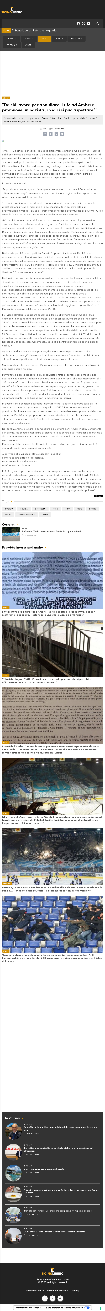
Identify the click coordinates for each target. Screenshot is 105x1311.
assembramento (26, 515)
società (9, 509)
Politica (29, 39)
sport (8, 515)
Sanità (59, 39)
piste (79, 509)
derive (45, 515)
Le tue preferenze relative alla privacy (64, 1307)
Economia (76, 39)
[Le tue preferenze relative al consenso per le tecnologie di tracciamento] (100, 1308)
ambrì (55, 509)
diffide (92, 509)
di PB (44, 129)
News (6, 30)
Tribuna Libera (21, 30)
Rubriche (38, 30)
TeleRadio (12, 45)
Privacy (75, 1291)
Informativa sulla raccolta (28, 1307)
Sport (44, 39)
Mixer (28, 45)
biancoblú (40, 509)
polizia (24, 509)
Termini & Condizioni (57, 1291)
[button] (45, 1298)
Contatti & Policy (35, 1291)
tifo (67, 509)
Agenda (51, 30)
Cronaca (11, 39)
